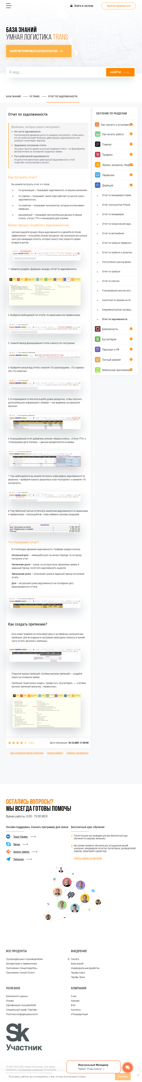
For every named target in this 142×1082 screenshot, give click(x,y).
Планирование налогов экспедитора (117, 290)
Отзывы (10, 1000)
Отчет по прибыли (111, 271)
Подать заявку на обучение (88, 858)
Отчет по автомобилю (113, 233)
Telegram (18, 859)
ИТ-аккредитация (79, 1014)
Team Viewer (20, 836)
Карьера (75, 1000)
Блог (73, 1005)
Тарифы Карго (78, 972)
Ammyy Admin (21, 851)
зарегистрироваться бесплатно (34, 51)
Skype (17, 844)
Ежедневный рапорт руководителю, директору (117, 309)
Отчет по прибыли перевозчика (117, 243)
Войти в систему (83, 5)
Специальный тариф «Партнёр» (21, 1009)
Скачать (75, 959)
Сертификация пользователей (21, 1005)
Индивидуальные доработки (85, 968)
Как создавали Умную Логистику (27, 753)
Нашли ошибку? (55, 753)
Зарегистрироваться (119, 5)
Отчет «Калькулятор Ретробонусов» (117, 204)
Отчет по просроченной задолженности (117, 223)
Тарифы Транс (78, 977)
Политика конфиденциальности (22, 1014)
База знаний (77, 963)
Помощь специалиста (77, 753)
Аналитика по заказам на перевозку (117, 300)
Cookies (81, 1076)
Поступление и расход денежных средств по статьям (117, 262)
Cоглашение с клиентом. (30, 1069)
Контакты (76, 1009)
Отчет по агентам (110, 281)
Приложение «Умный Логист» (20, 972)
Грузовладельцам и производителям (24, 959)
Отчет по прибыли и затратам (117, 252)
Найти (115, 72)
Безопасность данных (17, 996)
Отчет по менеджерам (113, 214)
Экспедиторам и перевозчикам (21, 963)
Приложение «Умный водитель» (22, 968)
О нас (73, 996)
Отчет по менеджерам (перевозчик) (117, 195)
